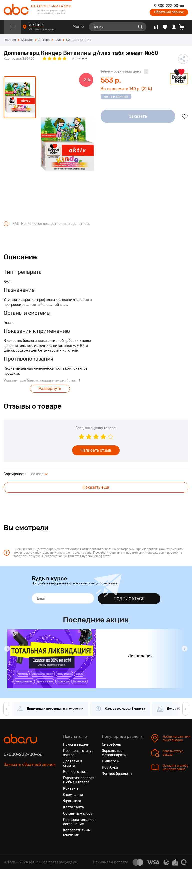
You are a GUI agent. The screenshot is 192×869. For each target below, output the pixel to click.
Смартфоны (112, 744)
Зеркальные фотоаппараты (114, 753)
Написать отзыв (96, 450)
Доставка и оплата (72, 763)
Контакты (71, 788)
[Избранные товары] (165, 27)
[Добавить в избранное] (184, 116)
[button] (7, 649)
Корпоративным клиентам (77, 832)
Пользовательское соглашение (78, 822)
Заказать (138, 116)
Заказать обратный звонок (30, 764)
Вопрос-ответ (75, 772)
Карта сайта (73, 807)
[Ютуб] (26, 788)
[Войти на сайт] (174, 27)
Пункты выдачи (76, 744)
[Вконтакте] (8, 788)
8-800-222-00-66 (169, 6)
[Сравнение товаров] (156, 27)
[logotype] (16, 10)
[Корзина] (183, 27)
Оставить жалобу (77, 813)
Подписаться (129, 598)
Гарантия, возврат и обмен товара (78, 780)
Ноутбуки (110, 767)
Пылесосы (111, 761)
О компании (73, 795)
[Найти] (140, 27)
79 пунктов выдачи (42, 29)
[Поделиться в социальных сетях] (183, 59)
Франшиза (72, 801)
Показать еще (96, 487)
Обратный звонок (169, 12)
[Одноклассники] (17, 788)
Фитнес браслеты (117, 774)
